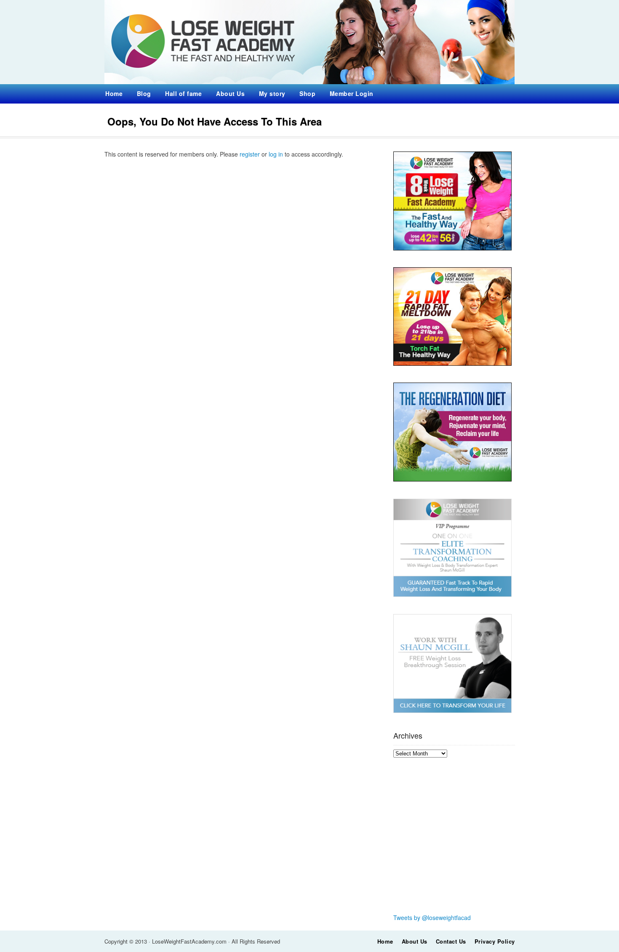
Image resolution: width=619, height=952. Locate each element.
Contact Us (451, 941)
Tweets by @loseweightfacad (432, 917)
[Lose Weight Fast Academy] (309, 81)
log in (276, 154)
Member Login (352, 93)
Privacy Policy (495, 941)
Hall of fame (183, 93)
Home (114, 93)
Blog (144, 93)
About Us (230, 93)
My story (272, 93)
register (250, 154)
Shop (307, 93)
